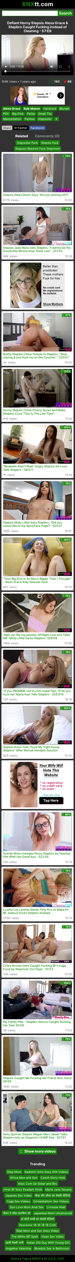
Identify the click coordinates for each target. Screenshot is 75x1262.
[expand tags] (56, 119)
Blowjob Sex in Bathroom (51, 1248)
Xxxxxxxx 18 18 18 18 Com (37, 1225)
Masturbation (12, 119)
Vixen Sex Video (52, 1236)
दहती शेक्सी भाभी (14, 1242)
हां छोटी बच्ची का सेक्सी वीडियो (37, 1219)
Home (15, 1258)
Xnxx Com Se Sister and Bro (37, 1183)
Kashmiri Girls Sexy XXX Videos (46, 1172)
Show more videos (40, 1151)
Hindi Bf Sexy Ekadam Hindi (22, 1189)
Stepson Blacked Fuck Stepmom (37, 148)
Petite (31, 114)
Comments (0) (47, 136)
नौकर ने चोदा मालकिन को (16, 1213)
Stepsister (45, 119)
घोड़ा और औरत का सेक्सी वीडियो (52, 1195)
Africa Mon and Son (23, 1177)
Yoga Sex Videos (18, 1201)
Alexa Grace (11, 108)
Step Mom (14, 1172)
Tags (25, 1258)
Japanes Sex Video (18, 1195)
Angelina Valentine (18, 1248)
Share (7, 128)
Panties (30, 119)
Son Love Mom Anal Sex (27, 1207)
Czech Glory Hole (53, 1177)
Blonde (64, 108)
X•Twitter (20, 128)
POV (6, 114)
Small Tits (45, 114)
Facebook (37, 128)
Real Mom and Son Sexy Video (37, 1231)
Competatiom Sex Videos (51, 1201)
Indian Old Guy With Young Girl (48, 1242)
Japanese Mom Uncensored (53, 1213)
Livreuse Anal (56, 1207)
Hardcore (49, 108)
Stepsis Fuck (49, 143)
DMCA (36, 1258)
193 (57, 81)
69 (70, 81)
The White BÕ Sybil (24, 1236)
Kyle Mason (32, 108)
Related (21, 136)
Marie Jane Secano (58, 1189)
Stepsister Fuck (27, 143)
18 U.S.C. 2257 (54, 1258)
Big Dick (18, 114)
